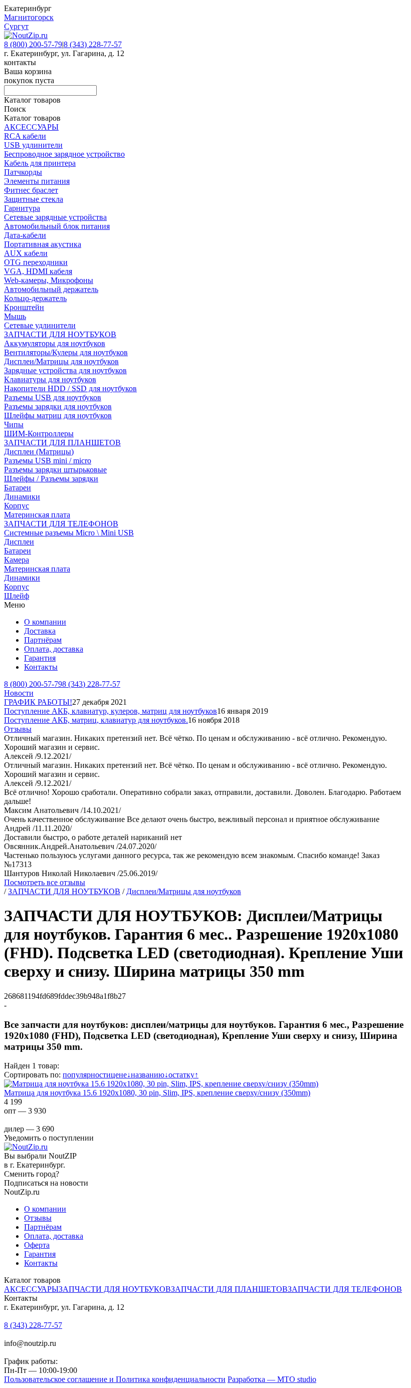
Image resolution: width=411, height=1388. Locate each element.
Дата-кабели (25, 235)
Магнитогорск (29, 17)
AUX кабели (26, 253)
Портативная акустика (42, 244)
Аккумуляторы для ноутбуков (54, 343)
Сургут (16, 26)
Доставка (40, 631)
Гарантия (40, 658)
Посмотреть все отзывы (44, 882)
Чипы (14, 424)
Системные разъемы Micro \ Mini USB (69, 532)
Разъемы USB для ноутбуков (52, 397)
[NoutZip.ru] (26, 35)
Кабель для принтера (40, 163)
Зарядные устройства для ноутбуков (65, 370)
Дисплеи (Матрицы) (39, 451)
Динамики (22, 496)
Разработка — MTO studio (272, 1379)
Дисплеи (19, 541)
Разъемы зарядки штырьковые (55, 469)
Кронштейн (24, 307)
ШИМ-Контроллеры (39, 433)
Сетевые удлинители (40, 325)
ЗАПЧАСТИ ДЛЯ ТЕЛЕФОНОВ (61, 523)
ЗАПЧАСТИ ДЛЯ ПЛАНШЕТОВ (62, 442)
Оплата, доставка (53, 649)
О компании (45, 622)
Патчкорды (23, 172)
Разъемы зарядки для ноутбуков (58, 406)
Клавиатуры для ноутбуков (50, 379)
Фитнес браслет (31, 190)
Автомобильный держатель (51, 289)
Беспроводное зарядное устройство (64, 154)
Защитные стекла (33, 199)
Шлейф (16, 596)
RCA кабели (25, 136)
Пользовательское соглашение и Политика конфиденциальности (115, 1379)
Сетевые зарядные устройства (55, 217)
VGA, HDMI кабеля (38, 271)
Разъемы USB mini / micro (47, 460)
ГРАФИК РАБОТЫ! (38, 702)
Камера (16, 560)
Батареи (17, 487)
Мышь (15, 316)
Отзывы (18, 729)
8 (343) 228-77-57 (93, 44)
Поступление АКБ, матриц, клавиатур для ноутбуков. (96, 720)
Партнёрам (43, 640)
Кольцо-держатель (35, 298)
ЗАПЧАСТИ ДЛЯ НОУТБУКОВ (60, 334)
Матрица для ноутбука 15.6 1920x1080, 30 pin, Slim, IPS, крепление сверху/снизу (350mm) (157, 1092)
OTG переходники (36, 262)
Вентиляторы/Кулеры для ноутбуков (66, 352)
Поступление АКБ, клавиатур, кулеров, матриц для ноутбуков (110, 711)
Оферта (37, 1245)
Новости (19, 693)
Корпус (16, 505)
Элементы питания (37, 181)
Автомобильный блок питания (57, 226)
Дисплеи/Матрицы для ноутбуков (61, 361)
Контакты (41, 667)
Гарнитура (22, 208)
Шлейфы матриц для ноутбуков (58, 415)
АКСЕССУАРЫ (31, 127)
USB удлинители (33, 145)
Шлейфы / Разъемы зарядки (51, 478)
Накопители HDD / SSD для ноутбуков (70, 388)
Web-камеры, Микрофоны (48, 280)
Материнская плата (37, 514)
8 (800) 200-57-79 (33, 44)
